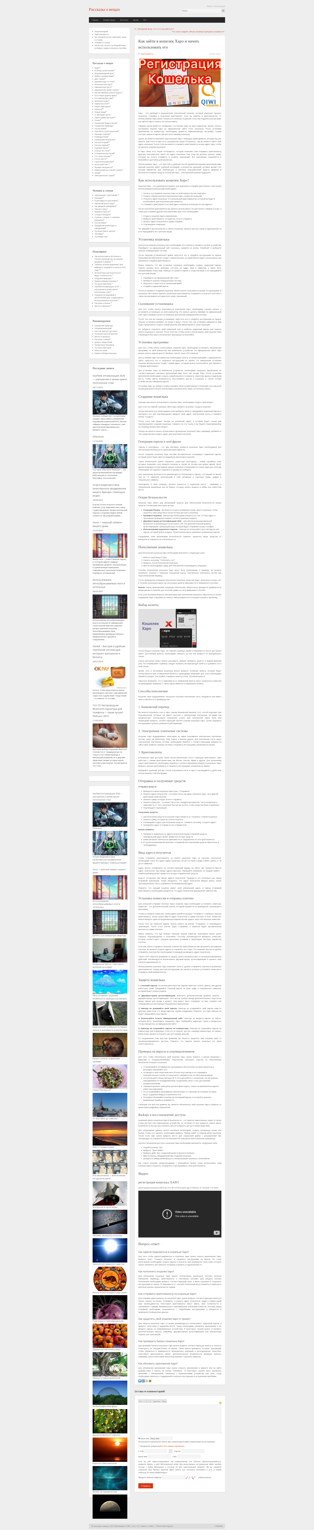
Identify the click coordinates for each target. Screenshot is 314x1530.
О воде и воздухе (102, 214)
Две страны (100, 79)
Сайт (175, 1456)
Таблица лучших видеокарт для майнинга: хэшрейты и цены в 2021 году (110, 267)
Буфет (97, 68)
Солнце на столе (102, 150)
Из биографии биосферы (105, 1406)
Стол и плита (100, 159)
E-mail (141, 1451)
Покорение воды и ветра (106, 123)
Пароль (177, 1451)
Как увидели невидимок (105, 206)
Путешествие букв (102, 284)
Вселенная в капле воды (105, 1207)
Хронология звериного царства (108, 1264)
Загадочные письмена (104, 345)
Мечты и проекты (102, 306)
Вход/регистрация (162, 1446)
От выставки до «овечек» (105, 1118)
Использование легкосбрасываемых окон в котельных (109, 583)
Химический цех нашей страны (108, 170)
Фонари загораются (103, 167)
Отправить (145, 1486)
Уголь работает (102, 164)
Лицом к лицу (100, 209)
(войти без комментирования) (170, 1446)
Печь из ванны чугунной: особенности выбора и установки (110, 997)
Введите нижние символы (150, 1477)
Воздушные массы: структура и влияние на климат (108, 965)
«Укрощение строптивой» (106, 195)
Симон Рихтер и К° (102, 1090)
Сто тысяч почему (103, 156)
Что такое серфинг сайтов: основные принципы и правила (197, 31)
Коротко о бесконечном (105, 1463)
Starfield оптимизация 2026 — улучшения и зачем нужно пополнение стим (107, 289)
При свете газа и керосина (106, 131)
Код (164, 1401)
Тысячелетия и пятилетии (106, 334)
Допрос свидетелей (103, 342)
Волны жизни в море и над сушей (110, 1292)
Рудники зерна (101, 148)
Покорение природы (104, 125)
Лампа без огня (102, 103)
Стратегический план (104, 161)
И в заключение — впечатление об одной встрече (109, 1177)
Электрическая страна (104, 175)
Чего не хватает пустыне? (106, 331)
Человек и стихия (102, 42)
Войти (209, 6)
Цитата (156, 1401)
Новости (99, 109)
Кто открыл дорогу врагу (105, 95)
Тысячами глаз (101, 236)
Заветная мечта (101, 34)
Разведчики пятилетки (104, 139)
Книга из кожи (100, 350)
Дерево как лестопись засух (106, 1349)
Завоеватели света (103, 87)
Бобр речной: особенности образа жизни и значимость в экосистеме (110, 1028)
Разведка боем (101, 137)
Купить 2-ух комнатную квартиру (109, 935)
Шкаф (97, 172)
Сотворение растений (104, 153)
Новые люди (100, 112)
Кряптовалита (147, 54)
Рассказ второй (102, 142)
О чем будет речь (102, 114)
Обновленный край (102, 328)
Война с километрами (104, 76)
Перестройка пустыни (105, 117)
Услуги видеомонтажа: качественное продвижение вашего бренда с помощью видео (109, 859)
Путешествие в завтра (104, 231)
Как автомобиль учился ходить (108, 92)
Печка (97, 120)
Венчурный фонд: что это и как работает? (156, 29)
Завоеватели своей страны (106, 90)
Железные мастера (103, 84)
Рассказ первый (102, 145)
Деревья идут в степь (104, 81)
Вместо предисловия (103, 1147)
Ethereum (98, 436)
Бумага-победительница (105, 281)
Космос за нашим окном (105, 1491)
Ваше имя (144, 1438)
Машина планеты (102, 211)
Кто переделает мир (103, 98)
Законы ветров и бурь (104, 203)
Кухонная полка (102, 101)
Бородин (99, 198)
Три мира (99, 233)
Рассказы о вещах (104, 9)
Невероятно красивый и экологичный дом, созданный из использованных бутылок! (108, 298)
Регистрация (219, 6)
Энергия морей (101, 31)
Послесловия (100, 128)
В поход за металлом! (104, 70)
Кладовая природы (102, 278)
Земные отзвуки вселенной (106, 1377)
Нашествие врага (102, 106)
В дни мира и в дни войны (106, 200)
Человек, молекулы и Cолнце (107, 1235)
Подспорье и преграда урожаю (108, 1320)
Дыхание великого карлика (106, 1434)
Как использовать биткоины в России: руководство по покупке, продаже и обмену (108, 259)
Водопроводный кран (104, 73)
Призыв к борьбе (102, 134)
